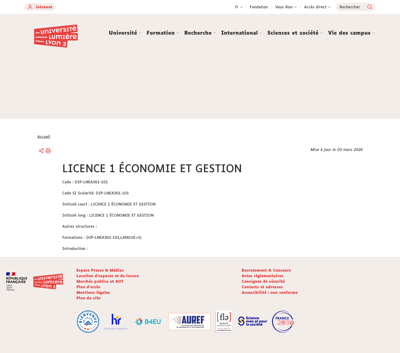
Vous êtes (284, 7)
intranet (44, 7)
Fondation (259, 7)
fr (236, 7)
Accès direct (315, 7)
